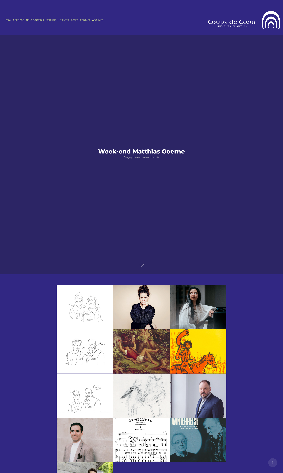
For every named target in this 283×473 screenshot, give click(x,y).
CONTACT (85, 20)
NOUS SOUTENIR (35, 20)
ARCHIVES (97, 20)
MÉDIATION (52, 20)
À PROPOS (18, 20)
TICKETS (64, 20)
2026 (8, 20)
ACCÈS (74, 20)
